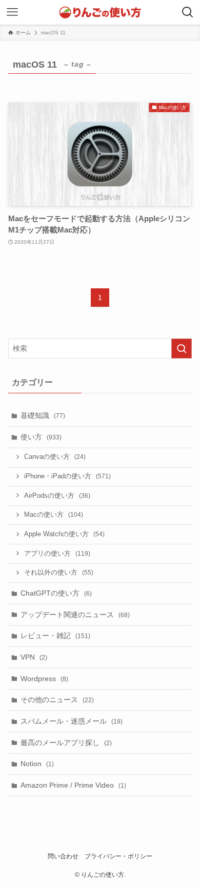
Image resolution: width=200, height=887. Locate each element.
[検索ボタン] (187, 12)
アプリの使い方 (57, 553)
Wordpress (44, 678)
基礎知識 (43, 415)
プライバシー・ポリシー (118, 856)
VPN (34, 657)
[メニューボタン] (12, 12)
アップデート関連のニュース (75, 614)
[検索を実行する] (181, 348)
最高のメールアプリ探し (66, 742)
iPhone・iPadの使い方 (67, 476)
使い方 (41, 437)
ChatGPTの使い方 (56, 593)
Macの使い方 (53, 514)
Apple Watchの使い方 (64, 534)
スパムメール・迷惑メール (72, 721)
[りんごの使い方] (100, 12)
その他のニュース (57, 699)
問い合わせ (63, 856)
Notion (37, 763)
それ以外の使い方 (58, 572)
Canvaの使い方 (55, 456)
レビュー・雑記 (55, 635)
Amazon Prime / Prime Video (73, 785)
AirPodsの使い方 (57, 495)
